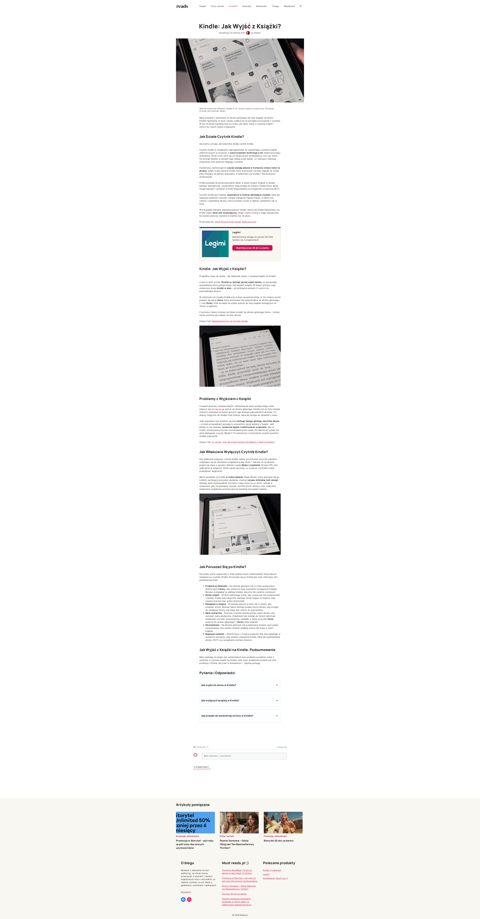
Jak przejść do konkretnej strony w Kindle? (227, 715)
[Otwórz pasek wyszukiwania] (300, 6)
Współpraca (289, 6)
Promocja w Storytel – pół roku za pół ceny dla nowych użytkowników (195, 844)
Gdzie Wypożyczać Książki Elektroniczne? (235, 222)
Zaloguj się (281, 747)
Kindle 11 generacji (272, 870)
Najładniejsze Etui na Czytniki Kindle (230, 321)
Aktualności (261, 6)
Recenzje (246, 6)
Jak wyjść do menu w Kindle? (218, 685)
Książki (203, 6)
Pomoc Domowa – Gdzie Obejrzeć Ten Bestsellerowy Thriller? (237, 844)
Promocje (181, 836)
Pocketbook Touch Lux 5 (275, 878)
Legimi (266, 874)
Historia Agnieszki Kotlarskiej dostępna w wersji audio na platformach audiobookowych (237, 902)
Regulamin (186, 892)
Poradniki (233, 6)
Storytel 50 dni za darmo (279, 840)
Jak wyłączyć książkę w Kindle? (220, 700)
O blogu (275, 6)
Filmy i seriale (217, 6)
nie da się (219, 409)
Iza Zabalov (256, 33)
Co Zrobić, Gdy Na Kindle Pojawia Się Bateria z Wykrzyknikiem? (243, 442)
